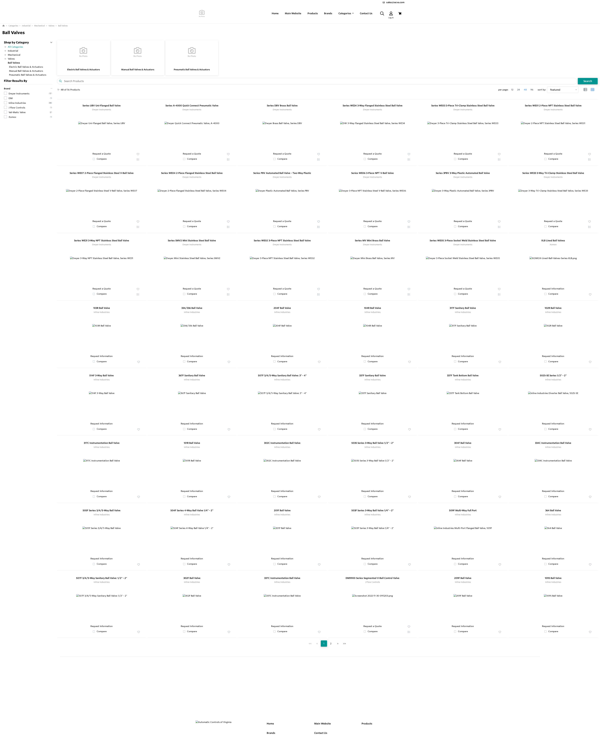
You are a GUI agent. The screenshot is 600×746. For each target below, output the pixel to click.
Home (270, 723)
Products (367, 723)
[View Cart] (400, 13)
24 (518, 89)
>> (344, 643)
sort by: (542, 89)
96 (531, 89)
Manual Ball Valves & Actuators (137, 69)
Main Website (322, 723)
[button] (346, 13)
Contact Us (320, 732)
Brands (271, 732)
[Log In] (391, 13)
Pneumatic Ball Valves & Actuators (192, 69)
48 (525, 89)
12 (512, 89)
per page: (503, 89)
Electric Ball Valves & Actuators (83, 69)
